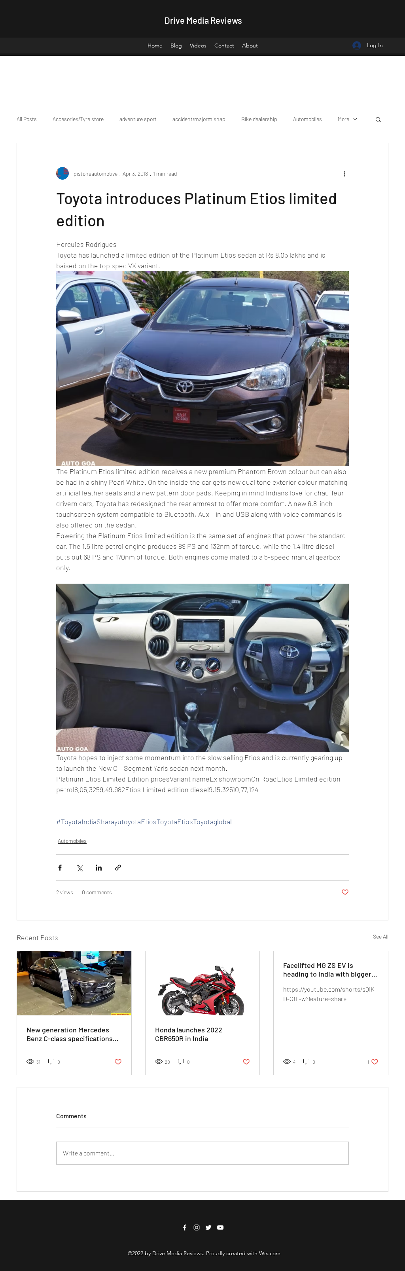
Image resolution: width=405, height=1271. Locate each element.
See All (380, 936)
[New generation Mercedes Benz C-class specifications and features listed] (74, 983)
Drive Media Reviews (203, 20)
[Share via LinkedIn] (98, 867)
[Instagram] (197, 1227)
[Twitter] (208, 1227)
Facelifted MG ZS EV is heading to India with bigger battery (327, 969)
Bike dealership (259, 119)
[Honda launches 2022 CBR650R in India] (203, 983)
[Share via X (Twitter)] (79, 867)
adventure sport (138, 119)
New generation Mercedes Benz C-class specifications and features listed (69, 1034)
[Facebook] (185, 1227)
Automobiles (307, 119)
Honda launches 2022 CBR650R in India (188, 1034)
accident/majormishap (198, 119)
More (343, 119)
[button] (378, 119)
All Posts (27, 119)
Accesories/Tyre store (78, 119)
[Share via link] (118, 867)
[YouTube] (220, 1227)
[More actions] (344, 173)
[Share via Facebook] (60, 867)
